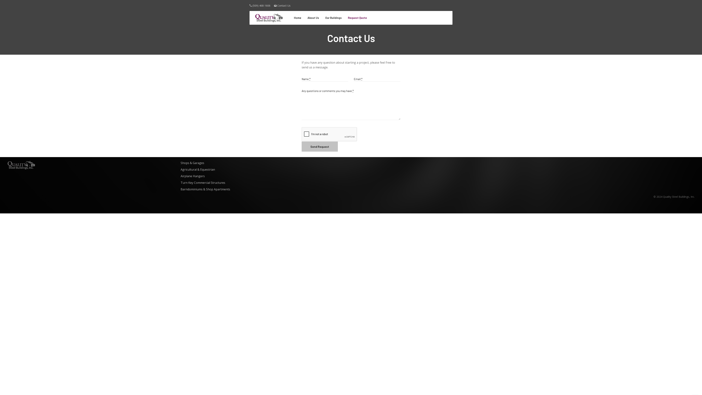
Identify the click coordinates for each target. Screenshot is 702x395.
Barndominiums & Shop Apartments (205, 189)
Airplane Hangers (193, 176)
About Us (313, 17)
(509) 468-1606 (261, 5)
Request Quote (357, 17)
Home (297, 17)
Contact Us (283, 5)
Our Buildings (333, 17)
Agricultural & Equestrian (198, 170)
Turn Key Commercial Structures (203, 183)
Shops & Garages (192, 163)
